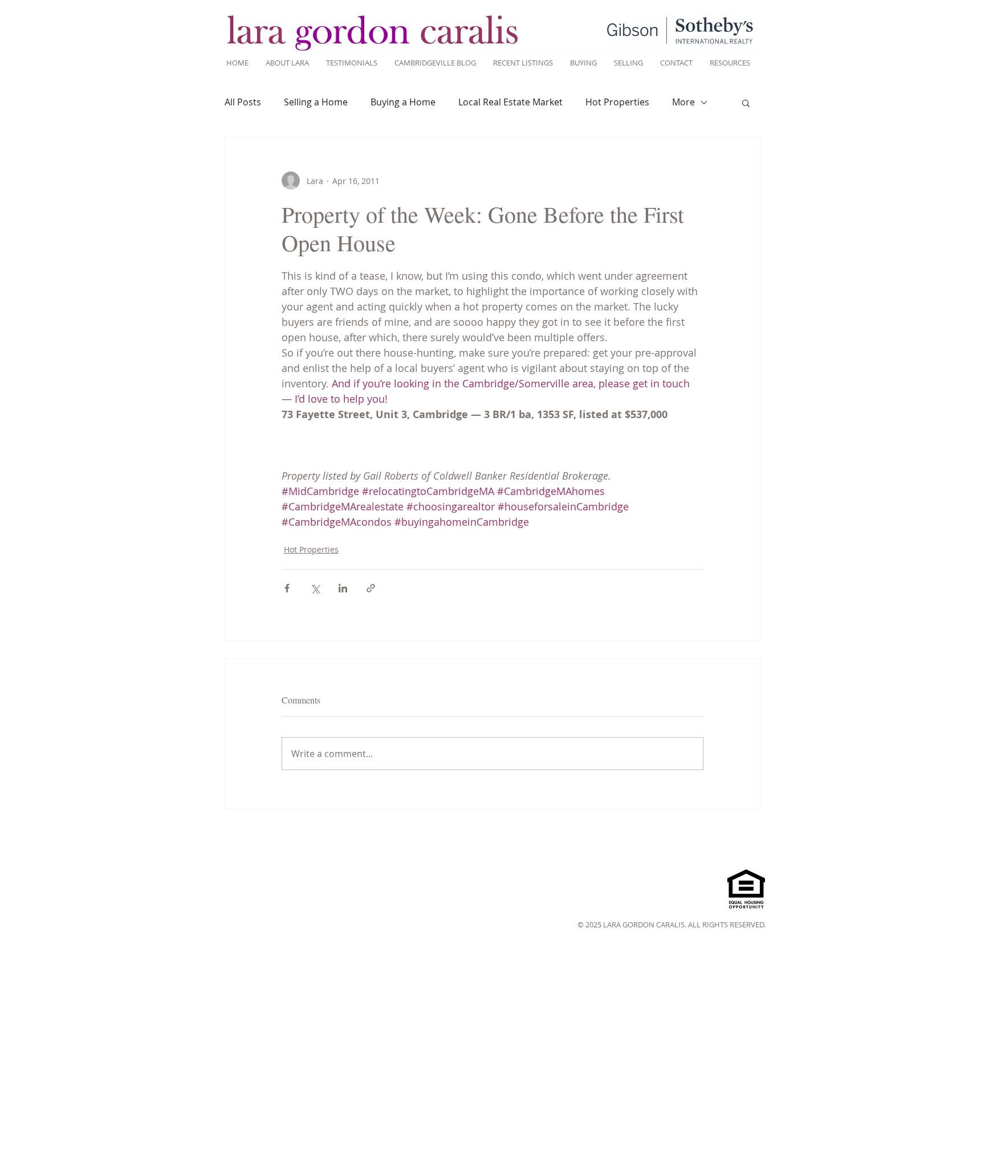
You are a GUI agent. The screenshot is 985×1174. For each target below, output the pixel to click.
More (683, 102)
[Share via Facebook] (287, 588)
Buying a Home (403, 102)
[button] (745, 102)
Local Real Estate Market (510, 102)
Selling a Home (316, 102)
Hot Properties (617, 102)
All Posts (243, 102)
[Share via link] (370, 588)
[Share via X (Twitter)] (315, 588)
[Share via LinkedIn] (342, 588)
